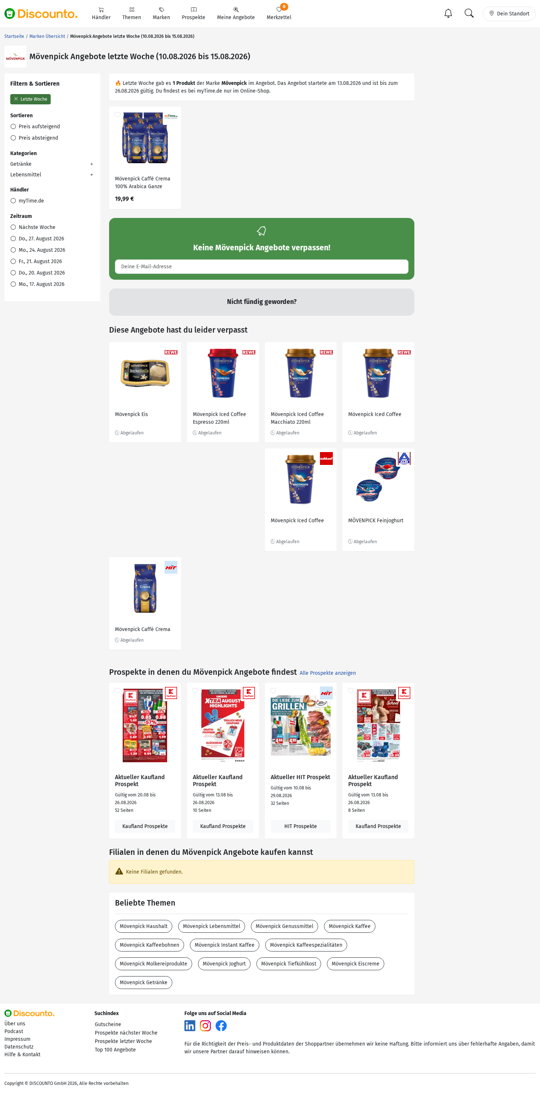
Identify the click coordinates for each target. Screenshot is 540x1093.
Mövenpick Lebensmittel (211, 926)
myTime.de (30, 201)
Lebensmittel (25, 175)
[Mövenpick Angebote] (15, 57)
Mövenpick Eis (131, 414)
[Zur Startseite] (45, 13)
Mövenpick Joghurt (224, 964)
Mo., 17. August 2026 (40, 284)
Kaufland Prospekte (145, 826)
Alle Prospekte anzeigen (328, 673)
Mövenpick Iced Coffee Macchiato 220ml (297, 418)
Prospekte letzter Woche (123, 1041)
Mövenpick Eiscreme (355, 964)
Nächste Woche (36, 227)
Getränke (21, 164)
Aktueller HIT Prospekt (300, 777)
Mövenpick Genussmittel (284, 926)
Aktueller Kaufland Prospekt (140, 781)
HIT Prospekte (300, 826)
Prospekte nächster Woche (126, 1033)
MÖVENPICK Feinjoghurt (375, 520)
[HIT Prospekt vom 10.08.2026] (301, 725)
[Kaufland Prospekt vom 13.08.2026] (223, 725)
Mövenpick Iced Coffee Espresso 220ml (219, 418)
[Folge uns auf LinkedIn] (189, 1025)
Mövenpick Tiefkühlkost (288, 964)
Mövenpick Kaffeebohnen (149, 945)
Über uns (14, 1024)
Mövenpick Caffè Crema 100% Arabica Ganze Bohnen (142, 183)
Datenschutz (18, 1047)
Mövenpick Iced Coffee (375, 414)
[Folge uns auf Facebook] (221, 1025)
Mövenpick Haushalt (144, 926)
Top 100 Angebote (115, 1050)
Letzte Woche (33, 99)
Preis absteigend (37, 138)
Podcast (13, 1031)
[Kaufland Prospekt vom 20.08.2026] (145, 725)
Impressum (17, 1039)
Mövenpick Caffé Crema (142, 629)
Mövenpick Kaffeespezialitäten (306, 945)
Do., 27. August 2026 (40, 239)
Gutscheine (108, 1024)
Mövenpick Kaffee (350, 926)
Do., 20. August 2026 (41, 273)
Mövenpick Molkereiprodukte (153, 964)
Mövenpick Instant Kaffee (225, 945)
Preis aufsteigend (38, 126)
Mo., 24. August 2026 (41, 250)
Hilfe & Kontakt (22, 1054)
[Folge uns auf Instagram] (205, 1025)
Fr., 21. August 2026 (39, 261)
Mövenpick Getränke (144, 982)
